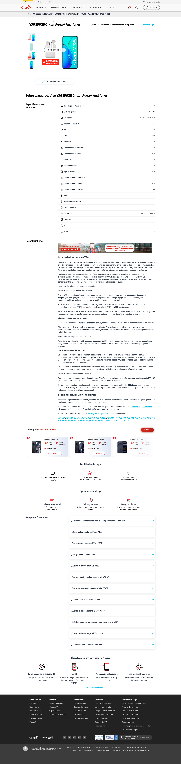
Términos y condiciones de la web (136, 747)
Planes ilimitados (35, 715)
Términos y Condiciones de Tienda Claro (137, 726)
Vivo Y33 (101, 420)
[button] (153, 2)
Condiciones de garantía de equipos (78, 747)
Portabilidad (33, 703)
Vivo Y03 (122, 418)
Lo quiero (55, 453)
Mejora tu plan (54, 711)
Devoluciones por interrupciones (133, 703)
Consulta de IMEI (101, 722)
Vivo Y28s (84, 420)
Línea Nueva (34, 707)
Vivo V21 (61, 418)
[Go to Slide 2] (31, 47)
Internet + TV (53, 707)
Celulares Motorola (81, 718)
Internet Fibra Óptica (56, 703)
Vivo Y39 (118, 420)
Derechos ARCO (117, 747)
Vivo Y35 (109, 420)
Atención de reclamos (130, 707)
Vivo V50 (91, 418)
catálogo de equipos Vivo (98, 413)
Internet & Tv (76, 7)
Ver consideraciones (94, 687)
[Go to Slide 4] (31, 65)
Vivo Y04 (130, 418)
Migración (33, 722)
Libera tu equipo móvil (103, 703)
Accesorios (94, 7)
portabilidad (147, 406)
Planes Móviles (57, 7)
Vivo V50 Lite (100, 418)
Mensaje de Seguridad (130, 715)
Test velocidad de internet (104, 715)
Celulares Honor (79, 715)
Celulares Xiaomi (80, 711)
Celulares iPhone (80, 703)
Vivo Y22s (75, 420)
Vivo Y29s (93, 420)
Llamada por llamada (103, 707)
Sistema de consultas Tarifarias (83, 750)
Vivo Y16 (138, 418)
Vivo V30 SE (71, 418)
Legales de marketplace (130, 730)
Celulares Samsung (81, 707)
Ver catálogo (148, 25)
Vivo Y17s (146, 418)
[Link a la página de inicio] (28, 14)
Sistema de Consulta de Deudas (123, 750)
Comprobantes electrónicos (105, 711)
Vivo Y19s (66, 420)
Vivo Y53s (126, 420)
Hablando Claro (100, 726)
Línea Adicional (35, 711)
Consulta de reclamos (130, 711)
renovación (135, 406)
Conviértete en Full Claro (58, 715)
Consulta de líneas (101, 718)
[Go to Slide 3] (31, 56)
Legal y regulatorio (143, 750)
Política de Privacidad (101, 747)
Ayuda (109, 7)
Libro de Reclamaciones (131, 718)
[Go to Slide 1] (31, 38)
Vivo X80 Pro (112, 418)
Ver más (147, 430)
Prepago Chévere (35, 718)
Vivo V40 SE (81, 418)
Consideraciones (128, 722)
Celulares (40, 7)
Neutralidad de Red (103, 750)
